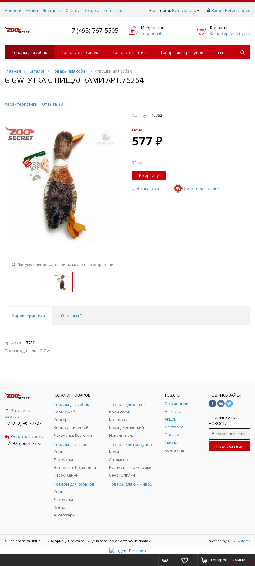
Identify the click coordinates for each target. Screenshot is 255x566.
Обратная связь (27, 436)
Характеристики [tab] (28, 315)
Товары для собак (29, 52)
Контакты (113, 10)
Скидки (92, 10)
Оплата (73, 10)
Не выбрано (184, 10)
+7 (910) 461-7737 (23, 423)
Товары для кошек (80, 52)
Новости (13, 10)
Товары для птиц (129, 52)
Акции (32, 10)
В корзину (149, 175)
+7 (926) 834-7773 (23, 443)
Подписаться (229, 446)
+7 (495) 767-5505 (93, 30)
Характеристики (21, 104)
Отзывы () (52, 104)
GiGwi (45, 350)
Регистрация (237, 10)
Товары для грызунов (181, 52)
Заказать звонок (17, 413)
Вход (216, 10)
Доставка (51, 10)
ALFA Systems (239, 541)
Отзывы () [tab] (71, 315)
